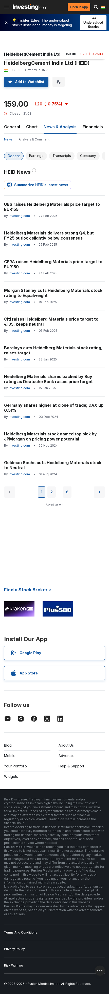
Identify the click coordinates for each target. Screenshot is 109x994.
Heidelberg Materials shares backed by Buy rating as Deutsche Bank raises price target (48, 379)
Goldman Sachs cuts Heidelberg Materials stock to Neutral (52, 465)
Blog (8, 745)
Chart (32, 126)
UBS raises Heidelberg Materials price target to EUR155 (52, 207)
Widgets (11, 776)
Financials (93, 126)
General (12, 126)
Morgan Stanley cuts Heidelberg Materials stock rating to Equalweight (53, 293)
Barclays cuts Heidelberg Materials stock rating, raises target (53, 350)
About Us (66, 745)
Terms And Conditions (20, 932)
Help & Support (71, 766)
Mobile (9, 755)
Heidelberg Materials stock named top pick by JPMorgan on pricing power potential (50, 436)
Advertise (67, 755)
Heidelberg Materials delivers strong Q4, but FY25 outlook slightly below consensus (49, 235)
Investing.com (19, 216)
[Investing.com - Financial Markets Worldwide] (30, 7)
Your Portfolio (15, 766)
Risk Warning (13, 965)
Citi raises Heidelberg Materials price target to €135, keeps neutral (51, 322)
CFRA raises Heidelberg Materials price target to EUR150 (53, 264)
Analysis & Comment (34, 139)
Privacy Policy (14, 949)
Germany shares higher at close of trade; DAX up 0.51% (53, 408)
